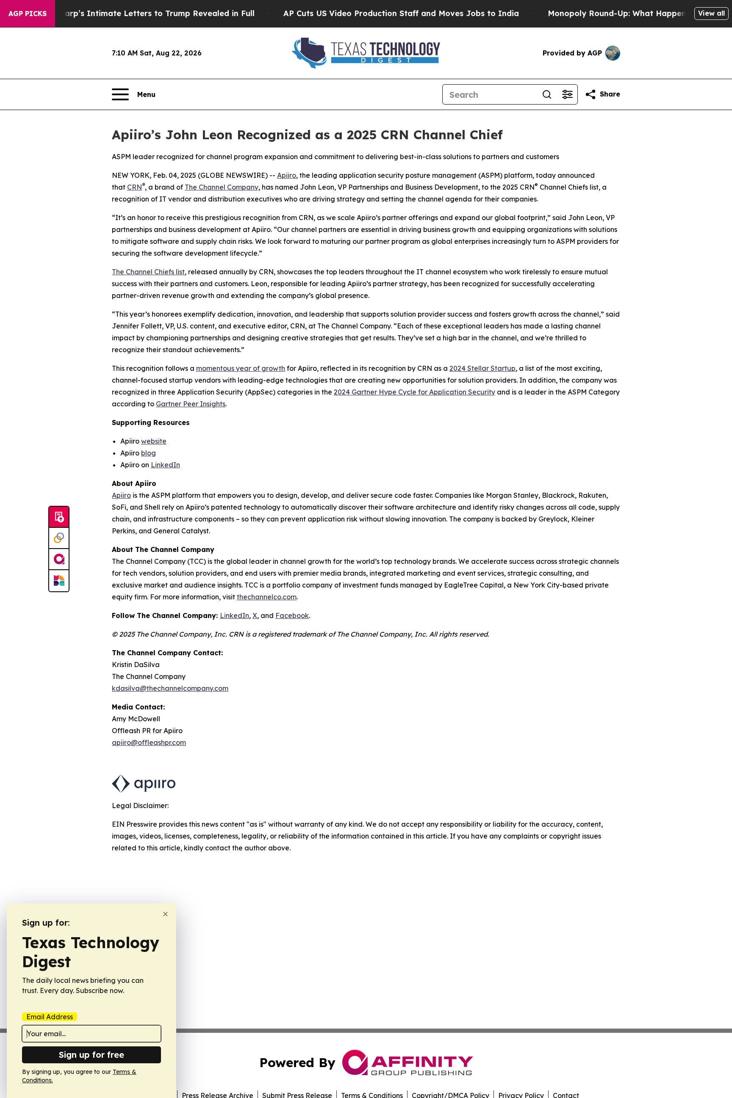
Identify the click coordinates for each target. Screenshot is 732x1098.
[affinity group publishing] (59, 559)
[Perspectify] (59, 538)
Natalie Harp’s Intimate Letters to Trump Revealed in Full (141, 13)
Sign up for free (91, 1054)
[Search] (547, 94)
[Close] (165, 914)
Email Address (49, 1016)
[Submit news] (59, 517)
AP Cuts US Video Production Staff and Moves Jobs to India (401, 13)
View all (711, 13)
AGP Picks (27, 13)
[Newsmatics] (59, 580)
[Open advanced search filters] (567, 94)
